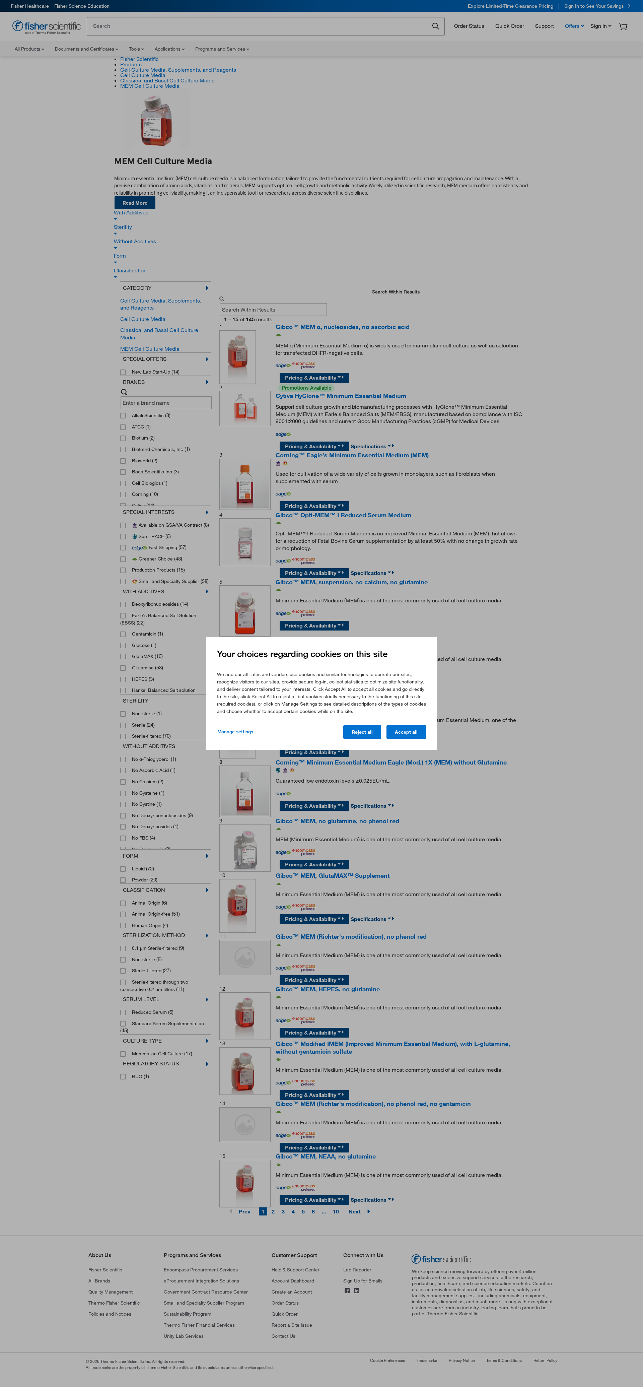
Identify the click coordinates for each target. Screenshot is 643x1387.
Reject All (362, 732)
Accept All (406, 732)
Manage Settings (235, 732)
